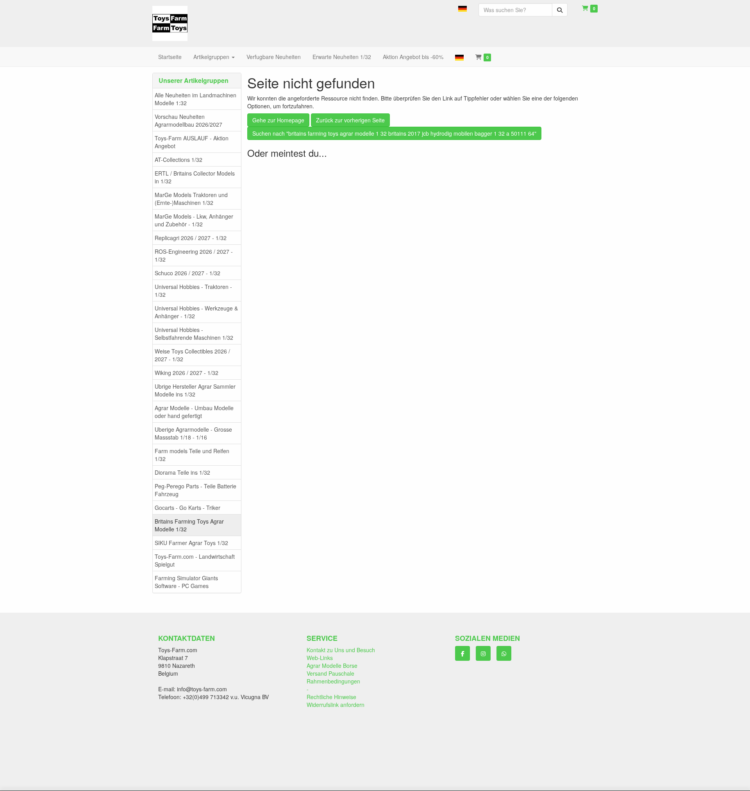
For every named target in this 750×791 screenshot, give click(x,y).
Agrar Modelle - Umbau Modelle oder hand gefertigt (194, 412)
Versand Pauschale (330, 673)
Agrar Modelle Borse (332, 665)
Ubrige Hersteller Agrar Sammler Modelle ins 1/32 (195, 390)
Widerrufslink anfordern (335, 704)
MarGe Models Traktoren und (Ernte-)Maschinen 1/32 (191, 198)
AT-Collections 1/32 (178, 159)
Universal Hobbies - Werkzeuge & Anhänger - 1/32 (196, 312)
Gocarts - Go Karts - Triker (187, 507)
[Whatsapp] (503, 653)
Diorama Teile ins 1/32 (182, 472)
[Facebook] (462, 653)
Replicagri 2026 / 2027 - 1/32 (191, 238)
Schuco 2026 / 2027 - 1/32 (187, 273)
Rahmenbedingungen (333, 681)
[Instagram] (483, 653)
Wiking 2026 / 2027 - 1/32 (186, 373)
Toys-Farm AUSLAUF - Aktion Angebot (192, 142)
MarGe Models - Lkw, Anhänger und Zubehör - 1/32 (194, 220)
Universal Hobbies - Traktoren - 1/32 (193, 290)
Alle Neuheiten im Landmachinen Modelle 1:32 (195, 99)
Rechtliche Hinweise (331, 697)
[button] (462, 8)
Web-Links (320, 658)
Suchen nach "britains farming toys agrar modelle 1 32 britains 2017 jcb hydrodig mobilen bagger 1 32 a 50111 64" (394, 133)
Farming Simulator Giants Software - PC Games (186, 582)
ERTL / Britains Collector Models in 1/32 (195, 177)
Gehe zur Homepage (278, 120)
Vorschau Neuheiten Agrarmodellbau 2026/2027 (188, 120)
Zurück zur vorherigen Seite (350, 120)
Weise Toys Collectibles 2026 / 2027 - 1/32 (192, 355)
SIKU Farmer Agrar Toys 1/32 (191, 543)
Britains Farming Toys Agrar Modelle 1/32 (189, 525)
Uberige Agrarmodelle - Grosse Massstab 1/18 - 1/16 (193, 433)
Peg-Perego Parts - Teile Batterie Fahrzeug (195, 490)
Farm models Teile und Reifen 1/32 (192, 455)
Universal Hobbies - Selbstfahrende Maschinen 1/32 (194, 333)
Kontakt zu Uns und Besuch (341, 650)
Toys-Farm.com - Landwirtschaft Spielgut (195, 560)
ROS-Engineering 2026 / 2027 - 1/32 (194, 255)
